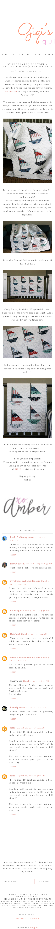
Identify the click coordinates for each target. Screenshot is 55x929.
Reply (13, 555)
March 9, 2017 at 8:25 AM (36, 681)
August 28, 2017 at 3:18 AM (31, 775)
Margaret (15, 634)
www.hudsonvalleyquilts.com (25, 581)
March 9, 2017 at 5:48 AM (36, 610)
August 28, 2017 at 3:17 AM (31, 728)
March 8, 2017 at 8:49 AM (39, 563)
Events (49, 54)
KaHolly (14, 707)
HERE (18, 469)
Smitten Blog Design (27, 919)
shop (13, 54)
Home (4, 54)
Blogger (34, 927)
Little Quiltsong (18, 537)
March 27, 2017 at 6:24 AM (32, 707)
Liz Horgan (16, 610)
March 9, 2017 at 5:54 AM (34, 634)
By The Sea (11, 91)
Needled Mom (17, 563)
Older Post (44, 881)
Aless (13, 728)
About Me (24, 54)
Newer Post (11, 881)
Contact (37, 54)
